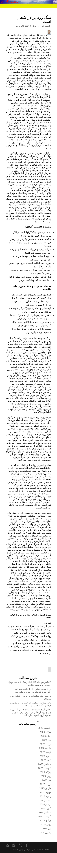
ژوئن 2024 (45, 824)
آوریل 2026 (45, 744)
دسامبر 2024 (44, 800)
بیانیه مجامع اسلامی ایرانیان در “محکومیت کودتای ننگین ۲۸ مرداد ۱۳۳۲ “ (30, 704)
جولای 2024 (45, 820)
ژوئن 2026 (45, 736)
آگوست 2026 (44, 728)
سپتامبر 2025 (44, 764)
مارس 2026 (45, 748)
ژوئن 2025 (45, 776)
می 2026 (46, 740)
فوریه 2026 (45, 752)
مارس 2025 (45, 788)
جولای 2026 (45, 732)
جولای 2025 (45, 772)
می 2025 (46, 780)
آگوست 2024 (44, 816)
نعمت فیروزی (43, 26)
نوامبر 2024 (45, 804)
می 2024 (46, 828)
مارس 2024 (45, 832)
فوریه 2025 (45, 792)
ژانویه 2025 (45, 796)
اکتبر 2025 (46, 760)
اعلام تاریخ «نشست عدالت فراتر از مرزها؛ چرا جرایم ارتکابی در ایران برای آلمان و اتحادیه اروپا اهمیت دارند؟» (30, 712)
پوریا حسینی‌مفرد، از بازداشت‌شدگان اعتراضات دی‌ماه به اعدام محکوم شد (33, 690)
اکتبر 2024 (46, 808)
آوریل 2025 (45, 784)
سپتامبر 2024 (44, 812)
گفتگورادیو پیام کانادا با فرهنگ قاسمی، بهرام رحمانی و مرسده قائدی (29, 683)
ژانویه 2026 (45, 756)
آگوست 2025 (44, 768)
